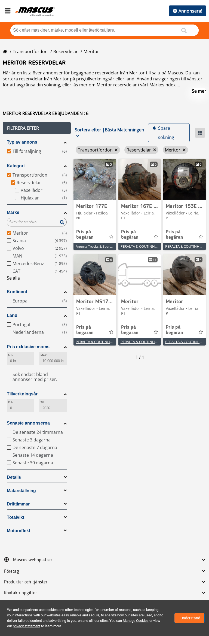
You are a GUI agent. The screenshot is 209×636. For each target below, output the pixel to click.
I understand (189, 618)
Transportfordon (30, 51)
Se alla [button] (13, 278)
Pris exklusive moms (28, 346)
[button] (37, 128)
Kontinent (17, 291)
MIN (10, 355)
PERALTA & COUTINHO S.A (142, 246)
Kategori (15, 165)
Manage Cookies (136, 621)
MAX (44, 355)
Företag (11, 571)
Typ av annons (22, 142)
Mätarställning (21, 490)
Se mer (199, 91)
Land (12, 315)
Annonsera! (190, 11)
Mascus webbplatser (32, 560)
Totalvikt (15, 517)
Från (11, 402)
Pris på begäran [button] (85, 234)
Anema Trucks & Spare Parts (98, 246)
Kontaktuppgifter (20, 592)
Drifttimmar (18, 504)
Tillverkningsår (22, 394)
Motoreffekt (18, 530)
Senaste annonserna (28, 423)
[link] (94, 179)
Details (14, 477)
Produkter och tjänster (25, 582)
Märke (13, 212)
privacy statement (26, 626)
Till (42, 402)
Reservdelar (65, 51)
